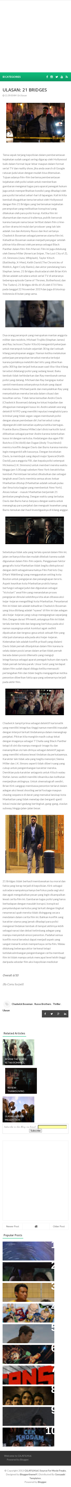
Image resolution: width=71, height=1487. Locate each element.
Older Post (59, 1226)
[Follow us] (51, 76)
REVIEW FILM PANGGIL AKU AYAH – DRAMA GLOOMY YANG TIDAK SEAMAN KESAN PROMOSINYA (27, 1290)
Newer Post (12, 1226)
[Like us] (47, 76)
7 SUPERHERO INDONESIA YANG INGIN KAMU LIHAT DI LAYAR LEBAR (26, 1311)
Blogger (24, 1459)
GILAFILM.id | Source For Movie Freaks (45, 1470)
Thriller (56, 1003)
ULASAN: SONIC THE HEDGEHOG (27, 1328)
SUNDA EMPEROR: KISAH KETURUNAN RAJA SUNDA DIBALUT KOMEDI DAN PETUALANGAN (22, 1272)
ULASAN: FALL (14, 1411)
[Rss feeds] (67, 76)
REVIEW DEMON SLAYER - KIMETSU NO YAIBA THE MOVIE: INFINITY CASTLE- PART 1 (26, 1352)
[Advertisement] (35, 35)
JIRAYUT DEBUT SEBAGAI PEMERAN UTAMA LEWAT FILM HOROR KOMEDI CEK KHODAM (26, 1435)
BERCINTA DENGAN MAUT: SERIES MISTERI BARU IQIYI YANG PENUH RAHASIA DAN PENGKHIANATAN (27, 1394)
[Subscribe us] (62, 76)
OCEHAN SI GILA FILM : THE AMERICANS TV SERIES (23, 1371)
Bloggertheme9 (28, 1474)
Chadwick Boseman (22, 1003)
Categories (13, 76)
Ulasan (23, 95)
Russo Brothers (42, 1003)
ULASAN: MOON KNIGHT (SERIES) (27, 1246)
